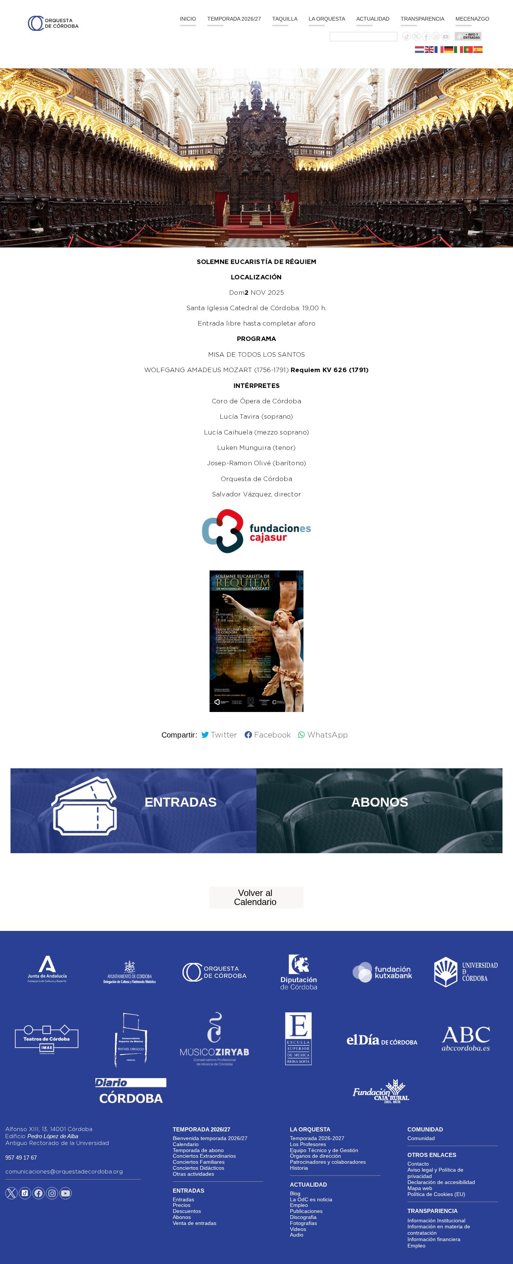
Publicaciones (306, 1211)
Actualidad (372, 19)
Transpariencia (432, 1211)
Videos (298, 1229)
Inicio (188, 19)
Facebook (272, 735)
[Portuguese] (469, 49)
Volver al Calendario (255, 897)
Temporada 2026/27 (234, 19)
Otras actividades (193, 1174)
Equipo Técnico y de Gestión (324, 1150)
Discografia (303, 1217)
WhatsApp (327, 735)
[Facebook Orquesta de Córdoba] (38, 1195)
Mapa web (419, 1188)
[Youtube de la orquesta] (446, 37)
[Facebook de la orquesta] (426, 37)
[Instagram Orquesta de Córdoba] (52, 1195)
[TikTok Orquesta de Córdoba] (25, 1196)
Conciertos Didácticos (198, 1168)
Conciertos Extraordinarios (204, 1156)
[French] (439, 49)
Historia (299, 1168)
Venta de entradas (194, 1223)
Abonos (182, 1217)
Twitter (224, 735)
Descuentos (187, 1211)
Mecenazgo (472, 19)
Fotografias (303, 1223)
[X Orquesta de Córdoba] (11, 1196)
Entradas (183, 1199)
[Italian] (459, 49)
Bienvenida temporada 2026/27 (210, 1138)
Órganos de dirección (315, 1156)
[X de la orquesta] (416, 38)
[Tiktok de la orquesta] (406, 37)
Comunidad (421, 1138)
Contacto (418, 1164)
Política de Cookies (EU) (436, 1194)
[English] (430, 49)
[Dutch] (420, 49)
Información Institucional (436, 1220)
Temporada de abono (198, 1150)
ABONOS (379, 802)
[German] (449, 49)
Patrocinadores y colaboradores (328, 1162)
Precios (181, 1205)
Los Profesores (308, 1144)
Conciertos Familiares (199, 1162)
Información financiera (433, 1239)
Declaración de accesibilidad (441, 1182)
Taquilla (284, 19)
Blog (295, 1193)
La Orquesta (327, 19)
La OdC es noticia (311, 1199)
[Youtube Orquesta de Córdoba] (65, 1195)
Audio (296, 1235)
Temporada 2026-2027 (317, 1138)
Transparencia (422, 19)
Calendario (186, 1144)
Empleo (299, 1205)
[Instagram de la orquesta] (436, 37)
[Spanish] (478, 49)
